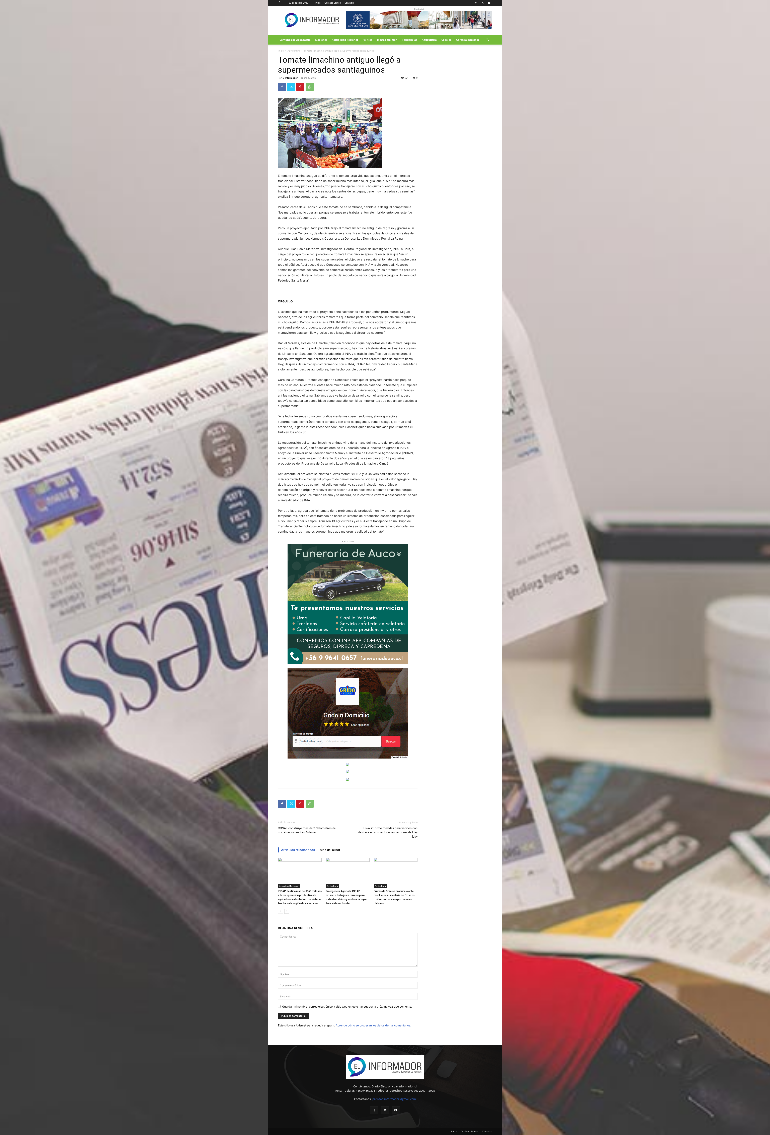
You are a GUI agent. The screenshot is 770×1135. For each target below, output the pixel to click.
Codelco (446, 40)
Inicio (318, 2)
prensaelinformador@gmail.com (394, 1099)
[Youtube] (489, 3)
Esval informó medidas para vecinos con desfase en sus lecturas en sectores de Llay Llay (387, 832)
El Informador (290, 77)
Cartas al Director (467, 40)
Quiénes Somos (332, 2)
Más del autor (330, 850)
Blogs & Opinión (387, 40)
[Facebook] (476, 3)
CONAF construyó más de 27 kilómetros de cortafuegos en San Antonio (307, 830)
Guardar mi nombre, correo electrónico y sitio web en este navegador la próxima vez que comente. (347, 1006)
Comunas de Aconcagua (295, 40)
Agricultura (429, 40)
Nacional (321, 40)
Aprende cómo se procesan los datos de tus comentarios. (373, 1025)
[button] (487, 40)
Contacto (349, 2)
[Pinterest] (300, 87)
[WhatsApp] (310, 87)
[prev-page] (280, 911)
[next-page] (286, 911)
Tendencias (409, 40)
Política (367, 40)
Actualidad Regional (345, 40)
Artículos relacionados (298, 850)
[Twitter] (482, 3)
